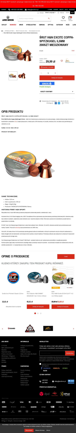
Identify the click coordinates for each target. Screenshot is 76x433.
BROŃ (21, 25)
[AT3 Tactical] (16, 328)
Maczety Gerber (58, 30)
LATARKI (4, 30)
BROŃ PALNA (6, 30)
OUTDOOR (59, 25)
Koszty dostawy (46, 91)
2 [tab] (38, 313)
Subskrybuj (69, 353)
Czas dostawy (24, 374)
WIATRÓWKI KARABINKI (9, 30)
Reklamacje (24, 382)
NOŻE (67, 25)
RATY (22, 372)
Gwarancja (23, 378)
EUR (67, 12)
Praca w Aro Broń (6, 354)
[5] (65, 51)
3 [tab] (40, 313)
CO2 (15, 121)
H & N (41, 51)
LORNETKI (5, 30)
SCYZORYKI (31, 30)
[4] (63, 51)
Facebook (72, 9)
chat (71, 381)
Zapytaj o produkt (47, 67)
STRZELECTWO (31, 25)
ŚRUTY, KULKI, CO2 (33, 30)
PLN (72, 12)
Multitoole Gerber (34, 30)
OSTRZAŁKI (55, 30)
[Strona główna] (2, 30)
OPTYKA (50, 25)
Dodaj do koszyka (57, 78)
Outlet (4, 25)
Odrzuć (48, 430)
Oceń (73, 50)
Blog (66, 9)
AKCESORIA (56, 30)
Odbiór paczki (24, 385)
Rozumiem (29, 430)
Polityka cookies (25, 352)
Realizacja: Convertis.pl (67, 419)
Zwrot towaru (24, 380)
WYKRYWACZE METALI (9, 30)
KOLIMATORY (56, 30)
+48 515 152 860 (17, 9)
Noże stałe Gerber (9, 30)
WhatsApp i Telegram (8, 356)
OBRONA (42, 25)
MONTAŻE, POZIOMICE (34, 30)
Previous (2, 328)
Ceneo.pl (56, 368)
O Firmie (50, 9)
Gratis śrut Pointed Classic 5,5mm (12, 293)
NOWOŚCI (13, 25)
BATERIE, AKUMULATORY (35, 30)
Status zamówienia (26, 376)
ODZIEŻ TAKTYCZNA (58, 30)
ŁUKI (53, 30)
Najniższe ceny (6, 352)
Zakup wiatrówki (6, 370)
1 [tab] (35, 313)
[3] (62, 51)
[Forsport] (52, 328)
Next (74, 328)
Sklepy (61, 9)
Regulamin (23, 350)
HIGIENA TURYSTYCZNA (34, 30)
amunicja (17, 227)
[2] (60, 51)
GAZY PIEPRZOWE (8, 30)
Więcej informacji (40, 430)
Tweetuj (59, 103)
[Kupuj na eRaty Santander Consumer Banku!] (46, 83)
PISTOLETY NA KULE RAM (35, 30)
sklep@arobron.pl (32, 9)
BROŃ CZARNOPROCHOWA (35, 30)
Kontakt (3, 9)
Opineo (64, 368)
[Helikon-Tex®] (34, 328)
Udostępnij (56, 103)
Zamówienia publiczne (8, 358)
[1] (59, 51)
